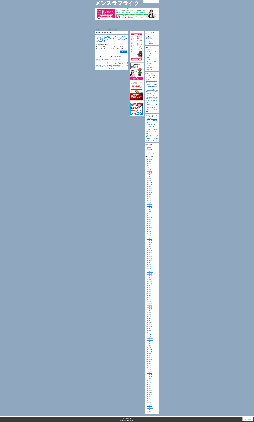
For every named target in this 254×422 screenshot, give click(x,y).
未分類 (148, 65)
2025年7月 (149, 184)
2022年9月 (149, 250)
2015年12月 (150, 408)
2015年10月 (150, 411)
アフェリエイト (124, 59)
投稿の (149, 149)
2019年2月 (149, 334)
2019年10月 (150, 318)
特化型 (104, 66)
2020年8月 (149, 299)
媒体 (125, 63)
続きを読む (124, 51)
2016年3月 (149, 402)
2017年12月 (150, 361)
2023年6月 (149, 233)
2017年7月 (149, 371)
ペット (148, 59)
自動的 (108, 66)
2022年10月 (150, 248)
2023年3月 (149, 239)
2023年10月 (150, 225)
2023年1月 (149, 242)
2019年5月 (149, 328)
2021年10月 (150, 272)
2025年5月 (149, 188)
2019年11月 (150, 316)
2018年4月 (149, 353)
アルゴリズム (99, 60)
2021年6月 (149, 279)
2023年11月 (150, 223)
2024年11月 (150, 200)
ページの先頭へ (248, 419)
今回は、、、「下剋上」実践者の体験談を (151, 85)
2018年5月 (149, 351)
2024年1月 (149, 219)
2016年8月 (149, 392)
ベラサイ (117, 62)
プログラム (112, 62)
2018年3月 (149, 355)
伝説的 (112, 63)
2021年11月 (150, 270)
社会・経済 (149, 67)
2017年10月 (150, 365)
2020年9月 (149, 297)
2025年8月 (149, 182)
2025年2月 (149, 194)
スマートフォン (108, 60)
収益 (122, 63)
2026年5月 (149, 165)
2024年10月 (150, 202)
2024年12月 (150, 198)
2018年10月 (150, 342)
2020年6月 (149, 303)
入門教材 (116, 63)
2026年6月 (149, 163)
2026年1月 (149, 173)
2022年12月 (150, 244)
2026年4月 (149, 167)
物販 (102, 66)
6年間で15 (117, 56)
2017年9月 (149, 367)
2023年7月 (149, 231)
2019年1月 (149, 336)
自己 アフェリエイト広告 (115, 66)
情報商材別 (100, 65)
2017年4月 (149, 377)
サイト (103, 60)
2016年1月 (149, 406)
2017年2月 (149, 380)
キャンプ (149, 53)
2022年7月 (149, 254)
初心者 (119, 63)
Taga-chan (108, 44)
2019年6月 (149, 326)
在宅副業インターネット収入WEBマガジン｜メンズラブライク (107, 29)
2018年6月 (149, 349)
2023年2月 (149, 241)
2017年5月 (149, 375)
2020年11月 (150, 293)
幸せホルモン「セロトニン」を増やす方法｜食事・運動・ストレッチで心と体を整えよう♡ (151, 108)
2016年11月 (150, 386)
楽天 (117, 65)
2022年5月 (149, 258)
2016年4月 (149, 400)
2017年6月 (149, 373)
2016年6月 (149, 396)
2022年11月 (150, 246)
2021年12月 (150, 268)
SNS (98, 59)
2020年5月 (149, 305)
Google (107, 57)
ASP (105, 57)
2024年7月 (149, 208)
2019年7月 (149, 324)
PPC (115, 57)
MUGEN (111, 57)
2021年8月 (149, 275)
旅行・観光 (149, 63)
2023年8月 (149, 229)
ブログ (108, 62)
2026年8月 (149, 159)
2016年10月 (150, 388)
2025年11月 (150, 176)
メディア (121, 62)
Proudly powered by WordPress (127, 420)
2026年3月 (149, 169)
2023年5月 (149, 235)
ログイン (149, 147)
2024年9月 (149, 204)
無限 (100, 66)
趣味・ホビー (150, 69)
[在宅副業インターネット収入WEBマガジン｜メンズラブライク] (119, 1)
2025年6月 (149, 186)
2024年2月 (149, 217)
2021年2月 (149, 287)
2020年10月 (150, 295)
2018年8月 (149, 345)
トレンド (126, 60)
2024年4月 (149, 213)
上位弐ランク (104, 63)
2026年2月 (149, 171)
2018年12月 (150, 338)
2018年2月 (149, 357)
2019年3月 (149, 332)
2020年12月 (150, 291)
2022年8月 (149, 252)
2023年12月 (150, 221)
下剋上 (108, 63)
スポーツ (149, 57)
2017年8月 (149, 369)
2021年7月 (149, 277)
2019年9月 (149, 320)
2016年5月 (149, 398)
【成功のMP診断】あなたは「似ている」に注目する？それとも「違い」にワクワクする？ (152, 79)
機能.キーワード (122, 65)
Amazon (102, 57)
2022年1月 (149, 266)
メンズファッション (152, 61)
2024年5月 (149, 211)
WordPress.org (150, 152)
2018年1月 (149, 359)
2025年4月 (149, 190)
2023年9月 (149, 227)
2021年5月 (149, 281)
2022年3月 (149, 262)
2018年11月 (150, 340)
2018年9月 (149, 343)
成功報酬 (108, 65)
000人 (113, 56)
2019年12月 (150, 314)
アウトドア (149, 50)
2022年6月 (149, 256)
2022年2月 (149, 264)
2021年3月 (149, 285)
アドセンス (108, 59)
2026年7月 (149, 161)
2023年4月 (149, 237)
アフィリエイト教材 (115, 59)
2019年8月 (149, 322)
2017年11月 (150, 363)
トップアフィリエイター (117, 60)
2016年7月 (149, 394)
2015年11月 (150, 409)
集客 (122, 66)
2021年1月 (149, 289)
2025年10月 (150, 178)
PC (113, 57)
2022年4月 (149, 260)
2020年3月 (149, 309)
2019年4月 (149, 330)
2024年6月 (149, 209)
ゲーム (148, 55)
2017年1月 (149, 382)
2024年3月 (149, 215)
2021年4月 (149, 283)
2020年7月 (149, 301)
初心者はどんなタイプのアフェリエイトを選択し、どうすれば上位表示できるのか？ (111, 39)
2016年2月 (149, 404)
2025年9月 (149, 180)
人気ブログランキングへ (150, 38)
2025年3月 (149, 192)
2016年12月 (150, 384)
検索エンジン (113, 65)
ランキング (98, 63)
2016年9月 (149, 390)
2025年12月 (150, 175)
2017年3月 (149, 378)
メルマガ (126, 62)
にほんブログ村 (149, 43)
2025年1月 (149, 196)
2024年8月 (149, 206)
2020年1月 (149, 312)
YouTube (104, 59)
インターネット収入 (106, 56)
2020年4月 (149, 307)
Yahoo (100, 59)
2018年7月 (149, 347)
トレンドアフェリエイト (101, 62)
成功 (104, 65)
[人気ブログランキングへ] (148, 36)
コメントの (151, 151)
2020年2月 (149, 310)
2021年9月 (149, 274)
